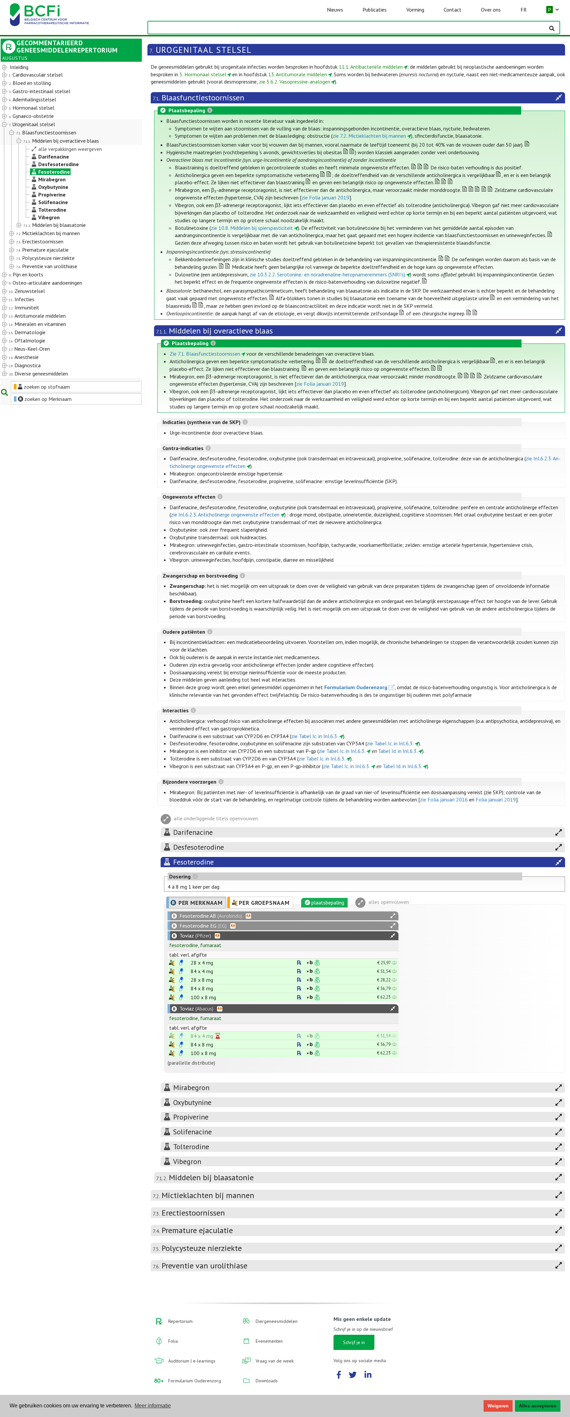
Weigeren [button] (498, 1405)
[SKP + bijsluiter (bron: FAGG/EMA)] (181, 962)
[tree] (66, 220)
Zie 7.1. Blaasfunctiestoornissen (205, 353)
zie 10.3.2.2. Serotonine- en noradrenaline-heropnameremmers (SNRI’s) (327, 274)
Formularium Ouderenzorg (355, 687)
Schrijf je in (354, 1342)
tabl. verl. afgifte (188, 954)
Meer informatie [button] (153, 1405)
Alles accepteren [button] (537, 1405)
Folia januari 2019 (496, 799)
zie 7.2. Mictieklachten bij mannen (369, 135)
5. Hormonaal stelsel (202, 74)
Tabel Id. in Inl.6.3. (398, 751)
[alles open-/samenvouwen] (393, 916)
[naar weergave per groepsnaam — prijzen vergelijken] (172, 963)
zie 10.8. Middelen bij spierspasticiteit (252, 228)
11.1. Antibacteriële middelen (371, 66)
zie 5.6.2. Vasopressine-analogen (294, 81)
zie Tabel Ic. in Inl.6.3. (314, 736)
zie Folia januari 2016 (444, 799)
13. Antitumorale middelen (297, 74)
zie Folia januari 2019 (325, 197)
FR (524, 9)
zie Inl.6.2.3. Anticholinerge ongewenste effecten (225, 514)
